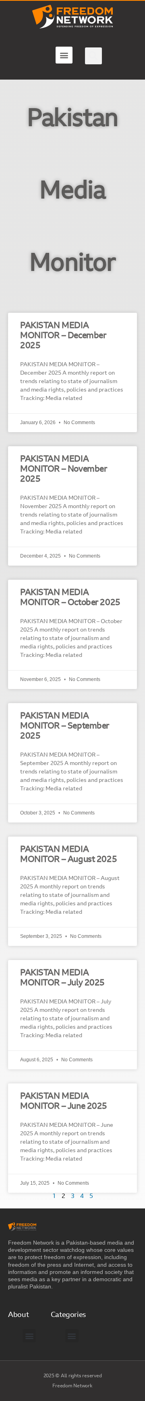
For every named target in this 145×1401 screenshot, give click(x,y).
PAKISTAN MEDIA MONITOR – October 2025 (70, 598)
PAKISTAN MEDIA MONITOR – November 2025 (63, 469)
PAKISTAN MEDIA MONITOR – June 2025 (63, 1101)
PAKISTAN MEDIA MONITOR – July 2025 (62, 978)
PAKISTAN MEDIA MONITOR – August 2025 (68, 854)
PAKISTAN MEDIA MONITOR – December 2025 (63, 336)
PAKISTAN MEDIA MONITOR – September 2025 (64, 726)
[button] (64, 55)
